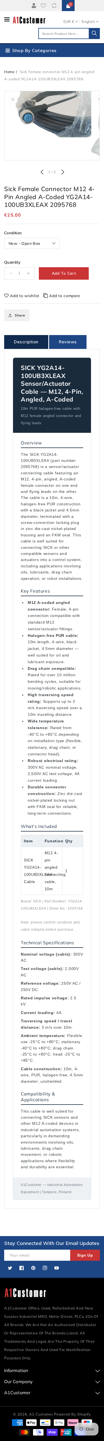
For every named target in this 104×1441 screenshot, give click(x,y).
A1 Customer (41, 1414)
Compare (55, 5)
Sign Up (85, 1255)
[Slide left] (42, 172)
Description (26, 341)
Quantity (12, 262)
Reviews (68, 341)
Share (20, 315)
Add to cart (64, 273)
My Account (33, 5)
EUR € (69, 21)
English (88, 21)
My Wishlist (44, 5)
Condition (13, 232)
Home (9, 72)
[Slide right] (62, 172)
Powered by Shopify (72, 1414)
